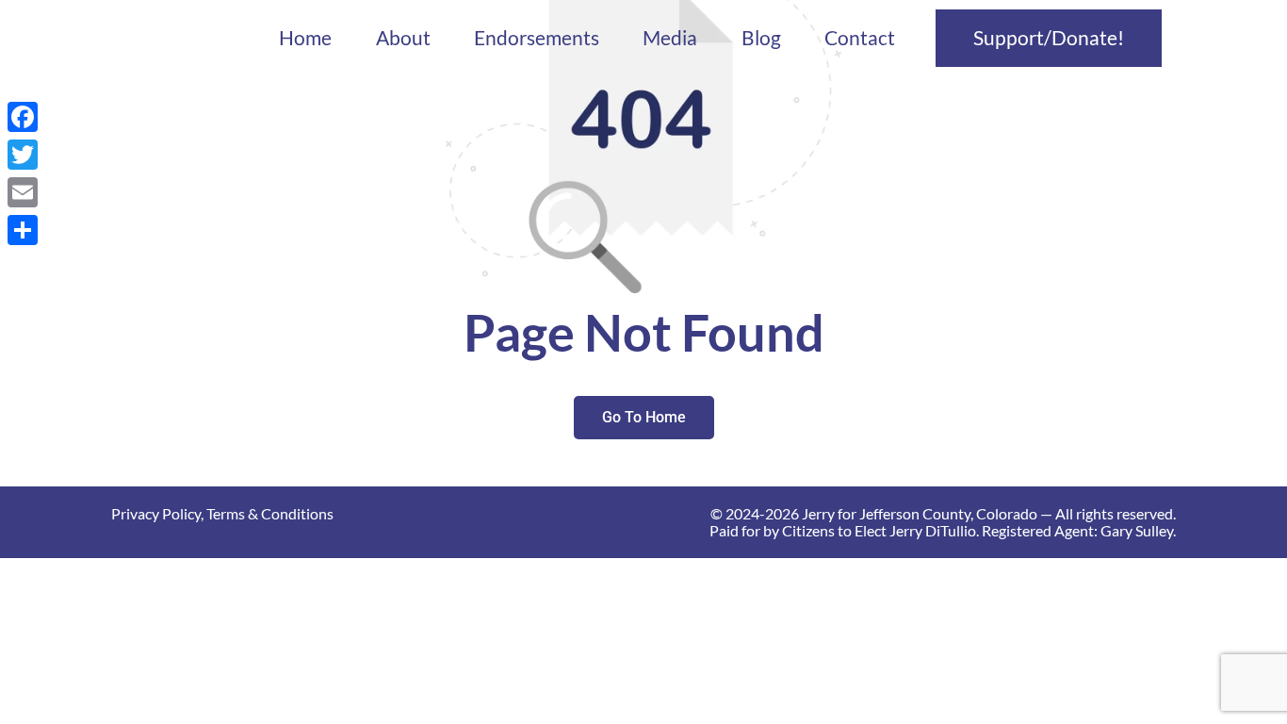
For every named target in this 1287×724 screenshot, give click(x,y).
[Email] (22, 192)
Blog (761, 37)
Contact (859, 37)
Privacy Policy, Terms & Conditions (222, 513)
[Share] (22, 230)
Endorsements (536, 37)
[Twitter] (22, 154)
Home (305, 37)
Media (670, 37)
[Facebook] (22, 117)
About (403, 37)
